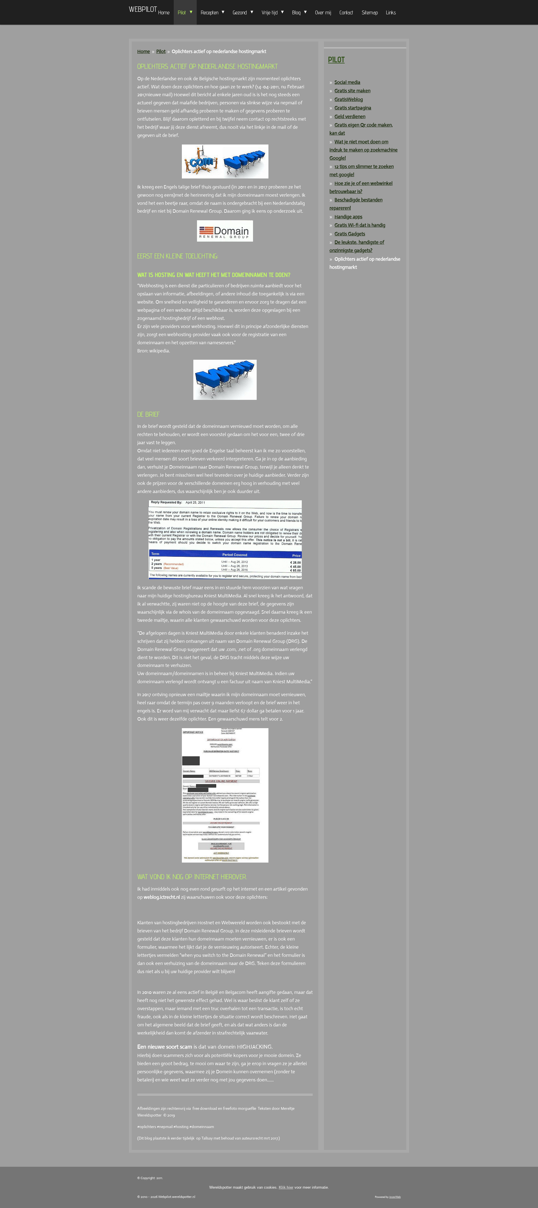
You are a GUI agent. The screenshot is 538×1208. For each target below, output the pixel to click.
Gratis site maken (352, 91)
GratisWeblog (349, 99)
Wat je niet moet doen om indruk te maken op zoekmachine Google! (364, 150)
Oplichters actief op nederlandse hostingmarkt (219, 51)
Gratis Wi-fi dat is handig (360, 225)
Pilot (161, 51)
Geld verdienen (350, 117)
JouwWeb (395, 1197)
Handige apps (348, 217)
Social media (347, 82)
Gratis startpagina (353, 108)
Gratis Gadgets (350, 234)
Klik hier (286, 1187)
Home (143, 51)
